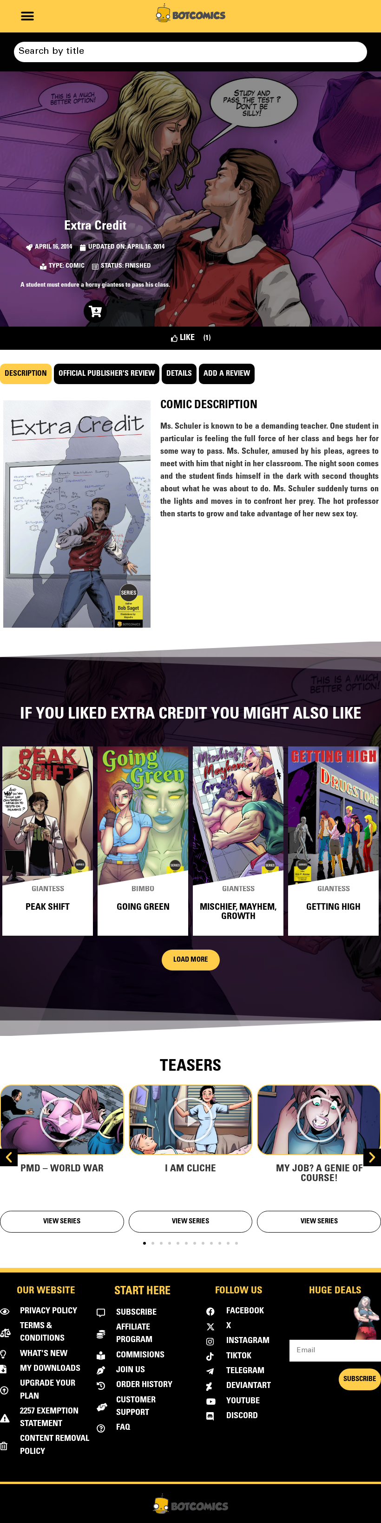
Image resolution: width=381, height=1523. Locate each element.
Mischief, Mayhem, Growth (238, 912)
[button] (27, 16)
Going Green (143, 907)
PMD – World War (62, 1169)
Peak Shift (48, 907)
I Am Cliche (190, 1169)
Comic (75, 266)
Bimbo (142, 889)
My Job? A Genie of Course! (319, 1174)
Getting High (333, 907)
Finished (138, 266)
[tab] (26, 374)
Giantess (48, 889)
